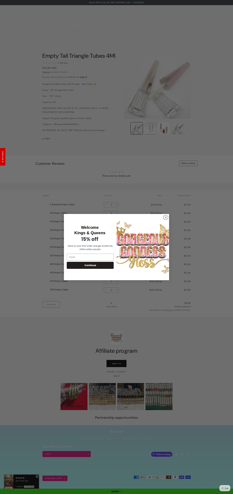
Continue (90, 265)
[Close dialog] (165, 217)
